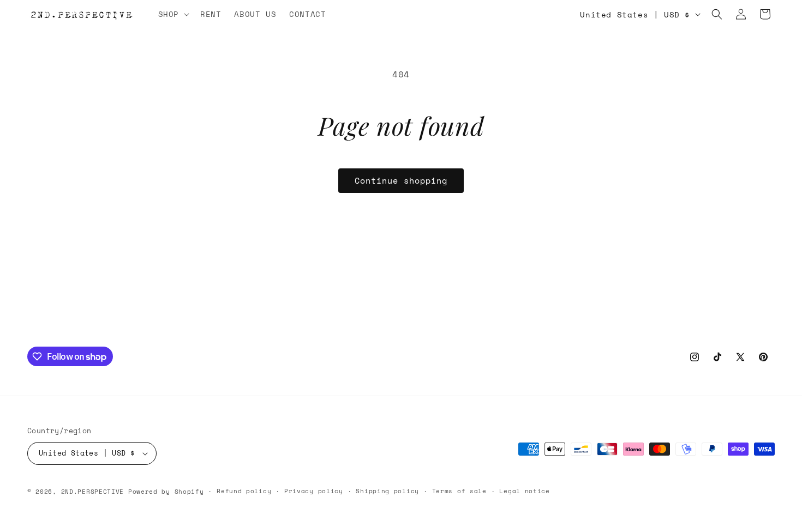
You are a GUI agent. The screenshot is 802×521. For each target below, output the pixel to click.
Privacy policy (313, 491)
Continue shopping (401, 180)
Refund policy (244, 491)
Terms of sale (459, 491)
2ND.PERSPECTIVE (92, 491)
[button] (173, 14)
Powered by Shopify (166, 491)
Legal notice (524, 491)
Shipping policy (387, 491)
